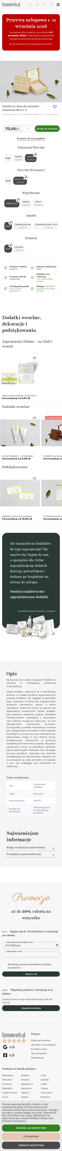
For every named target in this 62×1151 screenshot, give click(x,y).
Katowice (26, 1088)
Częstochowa (9, 1092)
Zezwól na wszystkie (31, 1128)
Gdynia (44, 1088)
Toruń (5, 1097)
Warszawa (7, 1075)
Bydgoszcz (27, 1084)
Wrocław (7, 1079)
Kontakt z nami (39, 1049)
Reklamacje (37, 1057)
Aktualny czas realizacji (43, 1044)
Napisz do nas (37, 554)
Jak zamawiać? (39, 1053)
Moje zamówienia (40, 1040)
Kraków (25, 1075)
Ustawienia (31, 1136)
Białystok (7, 1088)
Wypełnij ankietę (31, 1008)
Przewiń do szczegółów (31, 138)
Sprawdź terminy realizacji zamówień (32, 44)
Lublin (44, 1084)
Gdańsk (45, 1079)
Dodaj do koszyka (47, 128)
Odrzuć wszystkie (31, 1145)
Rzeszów (45, 1097)
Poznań (25, 1079)
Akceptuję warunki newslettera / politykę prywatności (29, 966)
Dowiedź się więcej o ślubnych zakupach (37, 611)
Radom (25, 1092)
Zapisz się (31, 974)
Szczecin (7, 1084)
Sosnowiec (47, 1092)
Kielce (24, 1097)
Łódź (43, 1075)
